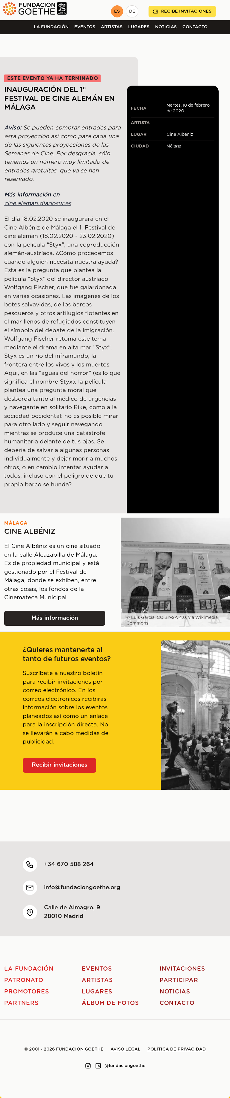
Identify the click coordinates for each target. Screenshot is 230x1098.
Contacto (195, 27)
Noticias (166, 27)
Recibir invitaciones (59, 765)
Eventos (84, 27)
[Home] (33, 10)
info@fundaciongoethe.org (82, 887)
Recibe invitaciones (186, 11)
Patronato (23, 980)
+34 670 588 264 (69, 864)
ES (117, 11)
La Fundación (51, 27)
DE (132, 11)
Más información (61, 620)
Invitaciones (182, 969)
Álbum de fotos (110, 1003)
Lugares (138, 27)
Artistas (111, 27)
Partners (21, 1003)
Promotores (26, 992)
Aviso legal (125, 1049)
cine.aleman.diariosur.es (37, 203)
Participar (179, 980)
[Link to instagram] (88, 1065)
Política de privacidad (176, 1049)
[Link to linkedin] (98, 1065)
